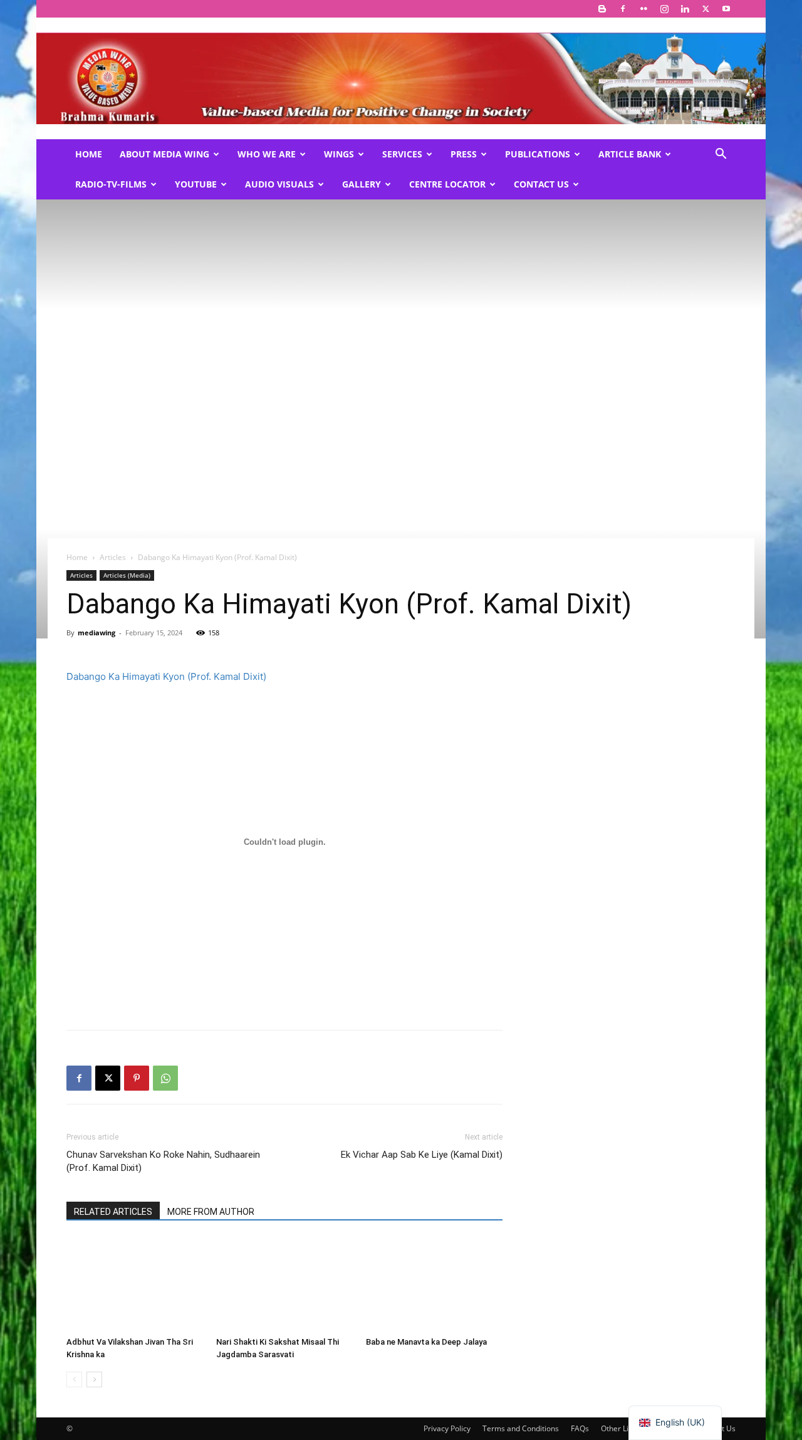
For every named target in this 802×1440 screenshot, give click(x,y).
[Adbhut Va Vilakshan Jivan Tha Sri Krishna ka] (134, 1284)
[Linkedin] (684, 9)
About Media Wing (164, 154)
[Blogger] (602, 9)
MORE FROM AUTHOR (210, 1212)
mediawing (96, 632)
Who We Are (266, 154)
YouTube (196, 184)
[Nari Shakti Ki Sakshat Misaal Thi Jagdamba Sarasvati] (284, 1284)
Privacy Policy (447, 1428)
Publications (537, 154)
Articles (113, 557)
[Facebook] (622, 9)
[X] (705, 9)
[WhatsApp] (165, 1078)
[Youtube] (726, 9)
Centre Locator (447, 184)
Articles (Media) (126, 575)
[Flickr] (643, 9)
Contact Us (541, 184)
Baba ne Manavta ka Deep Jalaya (426, 1342)
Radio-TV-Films (111, 184)
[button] (721, 155)
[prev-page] (74, 1379)
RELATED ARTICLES (113, 1212)
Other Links (620, 1428)
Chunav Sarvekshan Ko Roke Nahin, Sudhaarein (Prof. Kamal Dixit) (163, 1161)
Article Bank (629, 154)
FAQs (580, 1428)
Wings (339, 154)
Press (463, 154)
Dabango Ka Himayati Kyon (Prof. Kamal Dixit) (166, 676)
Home (88, 154)
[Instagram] (664, 9)
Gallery (361, 184)
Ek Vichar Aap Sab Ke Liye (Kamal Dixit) (422, 1154)
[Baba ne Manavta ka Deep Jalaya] (434, 1284)
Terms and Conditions (520, 1428)
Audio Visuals (279, 184)
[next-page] (94, 1379)
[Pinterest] (136, 1078)
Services (402, 154)
